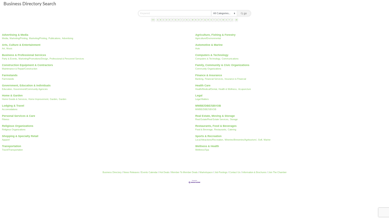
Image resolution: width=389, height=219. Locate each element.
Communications (230, 58)
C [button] (163, 20)
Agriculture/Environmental (208, 38)
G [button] (175, 20)
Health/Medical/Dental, (206, 89)
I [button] (181, 20)
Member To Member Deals (184, 172)
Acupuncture (244, 89)
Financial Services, (214, 79)
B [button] (160, 20)
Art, (3, 48)
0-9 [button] (153, 20)
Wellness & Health (207, 146)
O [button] (199, 20)
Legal (198, 95)
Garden (62, 99)
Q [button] (205, 20)
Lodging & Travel (13, 105)
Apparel (6, 139)
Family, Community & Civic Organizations (222, 65)
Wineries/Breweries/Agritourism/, (241, 139)
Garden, (54, 99)
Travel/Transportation (12, 149)
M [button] (192, 20)
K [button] (186, 20)
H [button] (178, 20)
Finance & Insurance (208, 75)
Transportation (11, 146)
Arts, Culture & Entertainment (21, 44)
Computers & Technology (211, 55)
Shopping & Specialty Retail (20, 136)
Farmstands (9, 75)
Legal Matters (202, 99)
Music (9, 48)
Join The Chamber (277, 172)
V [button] (220, 20)
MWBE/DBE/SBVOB (208, 105)
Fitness (5, 119)
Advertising (67, 38)
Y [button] (229, 20)
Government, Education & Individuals (26, 85)
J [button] (183, 20)
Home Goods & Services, (15, 99)
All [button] (236, 20)
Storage (234, 119)
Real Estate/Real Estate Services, (212, 119)
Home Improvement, (38, 99)
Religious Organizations (17, 125)
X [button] (226, 20)
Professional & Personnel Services (67, 58)
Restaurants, (220, 129)
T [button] (214, 20)
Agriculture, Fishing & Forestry (215, 34)
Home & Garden (12, 95)
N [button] (195, 20)
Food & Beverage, (204, 129)
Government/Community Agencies (30, 89)
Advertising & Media (15, 34)
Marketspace (206, 172)
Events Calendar (149, 172)
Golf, (260, 139)
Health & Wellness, (228, 89)
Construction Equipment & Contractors (27, 65)
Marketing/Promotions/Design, (34, 58)
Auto (197, 48)
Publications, (54, 38)
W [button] (223, 20)
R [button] (208, 20)
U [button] (217, 20)
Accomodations (9, 109)
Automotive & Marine (209, 44)
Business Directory (112, 172)
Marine (267, 139)
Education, (7, 89)
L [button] (189, 20)
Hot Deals (164, 172)
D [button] (166, 20)
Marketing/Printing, (19, 38)
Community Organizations (208, 68)
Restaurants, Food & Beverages (216, 125)
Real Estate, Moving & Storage (215, 115)
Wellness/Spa (202, 149)
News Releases (131, 172)
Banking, (199, 79)
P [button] (201, 20)
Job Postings (220, 172)
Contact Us (234, 172)
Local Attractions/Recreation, (209, 139)
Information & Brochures (254, 172)
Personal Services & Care (18, 115)
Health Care (202, 85)
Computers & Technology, (208, 58)
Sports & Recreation (208, 136)
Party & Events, (10, 58)
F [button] (172, 20)
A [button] (157, 20)
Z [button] (232, 20)
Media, (5, 38)
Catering (232, 129)
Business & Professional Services (24, 55)
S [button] (211, 20)
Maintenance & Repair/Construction (19, 68)
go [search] (245, 13)
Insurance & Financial (235, 79)
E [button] (169, 20)
